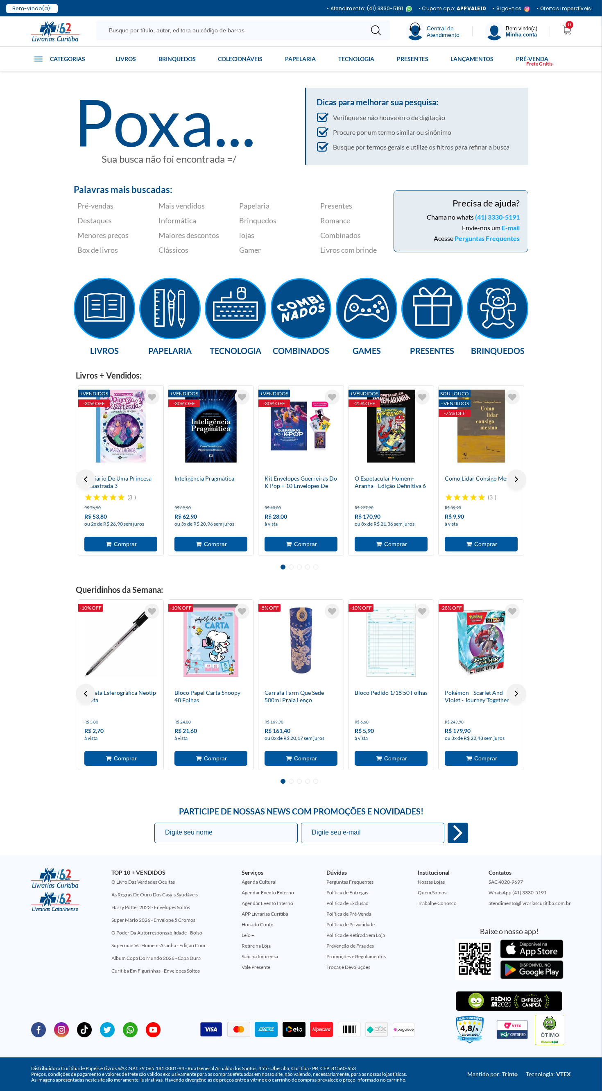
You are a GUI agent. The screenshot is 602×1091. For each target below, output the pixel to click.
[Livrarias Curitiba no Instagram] (61, 1029)
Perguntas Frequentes (487, 238)
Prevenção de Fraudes (350, 946)
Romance (335, 220)
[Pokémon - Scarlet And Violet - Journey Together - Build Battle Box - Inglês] (481, 640)
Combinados (340, 235)
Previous (85, 479)
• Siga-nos (507, 9)
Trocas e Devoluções (348, 967)
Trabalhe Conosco (437, 903)
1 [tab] (283, 567)
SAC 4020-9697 (506, 882)
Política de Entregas (347, 892)
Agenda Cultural (259, 882)
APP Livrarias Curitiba (265, 914)
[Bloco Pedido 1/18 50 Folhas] (391, 640)
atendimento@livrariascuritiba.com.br (530, 903)
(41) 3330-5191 (497, 217)
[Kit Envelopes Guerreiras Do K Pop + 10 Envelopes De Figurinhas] (301, 426)
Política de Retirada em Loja (355, 935)
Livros (126, 58)
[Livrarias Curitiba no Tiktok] (84, 1029)
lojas (246, 235)
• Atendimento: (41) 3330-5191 (365, 9)
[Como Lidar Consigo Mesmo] (481, 426)
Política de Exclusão (347, 903)
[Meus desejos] (152, 397)
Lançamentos (471, 58)
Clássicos (173, 249)
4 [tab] (307, 567)
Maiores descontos (188, 235)
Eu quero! (458, 833)
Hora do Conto (258, 924)
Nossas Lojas (431, 882)
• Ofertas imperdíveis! (564, 8)
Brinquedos (177, 58)
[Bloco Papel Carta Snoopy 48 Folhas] (210, 640)
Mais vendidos (181, 205)
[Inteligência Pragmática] (210, 426)
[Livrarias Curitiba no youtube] (153, 1029)
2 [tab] (291, 567)
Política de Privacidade (350, 924)
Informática (177, 220)
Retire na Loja (256, 946)
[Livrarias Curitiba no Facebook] (38, 1029)
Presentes (412, 58)
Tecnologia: (548, 1074)
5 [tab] (315, 567)
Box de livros (97, 249)
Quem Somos (432, 892)
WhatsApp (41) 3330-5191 (518, 892)
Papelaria (300, 58)
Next (516, 479)
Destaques (94, 220)
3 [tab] (299, 567)
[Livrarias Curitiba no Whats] (130, 1029)
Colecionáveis (240, 58)
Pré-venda (532, 58)
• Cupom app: (453, 8)
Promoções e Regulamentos (356, 956)
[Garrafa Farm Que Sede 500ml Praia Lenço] (301, 640)
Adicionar (120, 544)
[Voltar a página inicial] (55, 30)
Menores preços (103, 235)
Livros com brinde (348, 249)
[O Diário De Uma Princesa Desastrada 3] (120, 426)
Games (367, 350)
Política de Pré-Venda (348, 914)
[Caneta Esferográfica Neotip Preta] (120, 640)
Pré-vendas (95, 205)
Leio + (248, 935)
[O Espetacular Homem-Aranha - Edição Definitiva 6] (391, 426)
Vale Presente (256, 967)
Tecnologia (356, 58)
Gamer (250, 249)
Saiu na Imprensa (260, 956)
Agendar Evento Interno (267, 903)
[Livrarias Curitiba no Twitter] (107, 1029)
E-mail (511, 227)
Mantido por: (492, 1074)
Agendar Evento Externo (268, 892)
